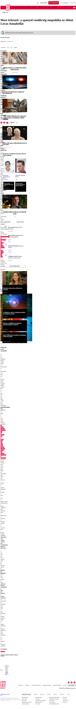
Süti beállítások (71, 685)
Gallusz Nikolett (5, 147)
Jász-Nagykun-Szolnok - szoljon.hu (54, 697)
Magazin (48, 694)
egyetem (9, 252)
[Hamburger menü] (3, 8)
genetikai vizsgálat (7, 341)
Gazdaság (42, 694)
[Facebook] (74, 682)
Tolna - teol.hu (65, 697)
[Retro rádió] (51, 3)
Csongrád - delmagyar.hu (25, 703)
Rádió (68, 694)
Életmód (29, 7)
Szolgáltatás (62, 694)
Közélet (35, 694)
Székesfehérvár (64, 2)
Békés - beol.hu (24, 700)
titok (9, 241)
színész (17, 179)
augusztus (10, 260)
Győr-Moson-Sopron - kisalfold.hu (40, 700)
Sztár (19, 7)
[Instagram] (71, 682)
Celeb (7, 12)
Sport (23, 7)
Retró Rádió (5, 329)
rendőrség (15, 47)
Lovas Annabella (3, 47)
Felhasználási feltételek (47, 685)
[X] (1, 123)
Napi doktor (47, 7)
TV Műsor (54, 7)
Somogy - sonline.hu (52, 702)
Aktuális (14, 7)
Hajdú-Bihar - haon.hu (39, 702)
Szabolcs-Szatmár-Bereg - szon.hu (54, 703)
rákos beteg (5, 122)
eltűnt (8, 47)
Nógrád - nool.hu (51, 700)
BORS (4, 12)
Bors (1, 127)
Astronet (40, 7)
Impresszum (27, 685)
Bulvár (55, 694)
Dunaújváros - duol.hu (39, 697)
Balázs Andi (6, 188)
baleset (3, 96)
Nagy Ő (11, 47)
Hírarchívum (20, 685)
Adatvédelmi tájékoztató (36, 685)
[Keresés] (74, 7)
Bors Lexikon (43, 2)
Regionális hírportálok (26, 694)
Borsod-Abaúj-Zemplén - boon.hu (26, 702)
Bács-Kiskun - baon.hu (25, 697)
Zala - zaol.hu (65, 702)
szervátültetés (15, 72)
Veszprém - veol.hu (65, 700)
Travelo (34, 7)
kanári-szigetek (5, 37)
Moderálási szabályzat (57, 685)
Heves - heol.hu (38, 703)
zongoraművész (6, 179)
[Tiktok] (69, 682)
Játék (38, 2)
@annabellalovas (3, 649)
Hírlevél (64, 685)
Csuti (15, 216)
